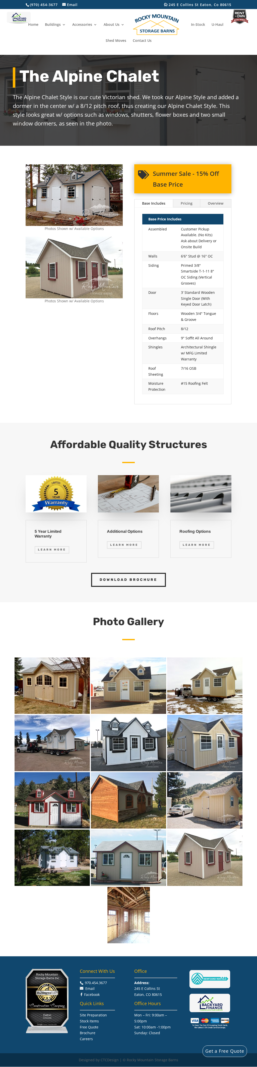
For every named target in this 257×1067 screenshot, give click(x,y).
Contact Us (142, 41)
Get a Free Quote (224, 1051)
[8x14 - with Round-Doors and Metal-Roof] (52, 685)
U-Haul (217, 25)
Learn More (52, 549)
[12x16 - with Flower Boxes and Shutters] (52, 858)
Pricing (186, 203)
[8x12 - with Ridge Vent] (204, 800)
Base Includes (153, 203)
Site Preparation (93, 1015)
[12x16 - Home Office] (128, 685)
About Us (111, 25)
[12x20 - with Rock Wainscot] (128, 800)
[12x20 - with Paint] (204, 858)
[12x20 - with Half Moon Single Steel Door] (128, 858)
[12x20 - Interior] (128, 915)
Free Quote (89, 1027)
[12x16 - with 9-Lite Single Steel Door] (204, 743)
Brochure (87, 1032)
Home (33, 25)
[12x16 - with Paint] (128, 743)
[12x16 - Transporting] (204, 685)
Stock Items (89, 1021)
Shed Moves (116, 41)
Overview (215, 203)
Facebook (92, 994)
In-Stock (198, 25)
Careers (86, 1038)
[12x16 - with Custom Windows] (52, 800)
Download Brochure (128, 580)
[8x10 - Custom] (52, 743)
